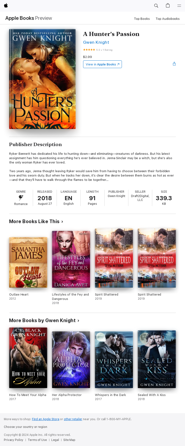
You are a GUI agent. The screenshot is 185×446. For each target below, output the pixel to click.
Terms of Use (37, 440)
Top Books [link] (142, 19)
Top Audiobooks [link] (168, 19)
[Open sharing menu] (174, 64)
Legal (55, 440)
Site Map (69, 440)
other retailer (73, 419)
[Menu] (179, 6)
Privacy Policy (13, 440)
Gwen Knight (96, 42)
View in (101, 64)
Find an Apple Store (45, 419)
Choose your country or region (25, 427)
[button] (156, 6)
